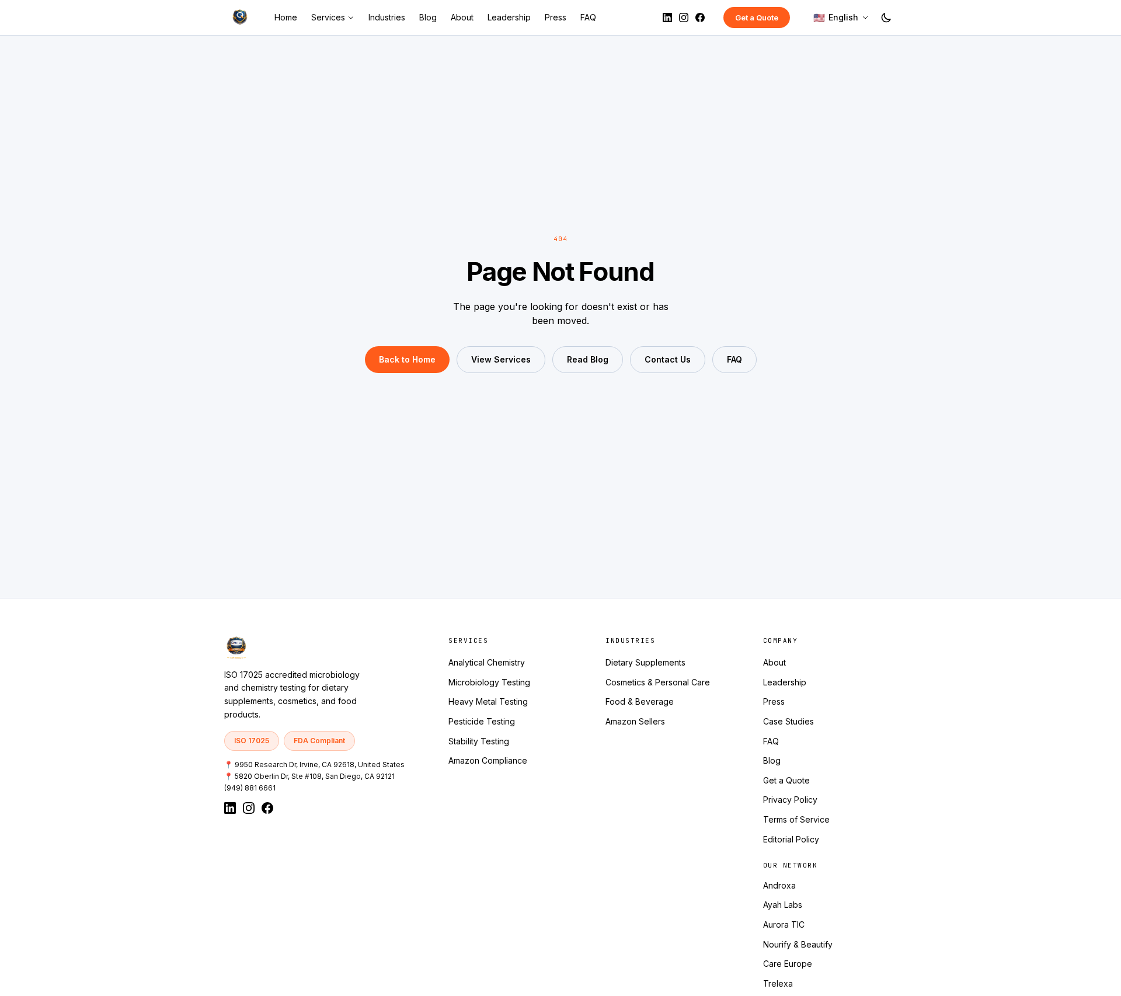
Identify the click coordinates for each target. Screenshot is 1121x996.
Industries (386, 17)
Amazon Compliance (487, 760)
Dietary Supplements (645, 662)
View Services (501, 359)
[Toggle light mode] (886, 17)
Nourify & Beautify (798, 944)
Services (328, 17)
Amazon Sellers (635, 721)
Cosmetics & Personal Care (657, 682)
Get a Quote (756, 17)
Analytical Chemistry (486, 662)
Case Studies (788, 721)
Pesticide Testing (481, 721)
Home (285, 17)
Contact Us (668, 359)
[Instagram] (683, 17)
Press (555, 17)
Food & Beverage (639, 701)
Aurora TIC (784, 924)
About (462, 17)
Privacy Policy (790, 800)
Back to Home (407, 359)
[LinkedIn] (667, 17)
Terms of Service (796, 819)
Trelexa (778, 983)
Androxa (779, 885)
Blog (428, 17)
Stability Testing (478, 741)
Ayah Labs (782, 905)
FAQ (588, 17)
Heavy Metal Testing (488, 701)
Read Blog (587, 359)
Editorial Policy (791, 839)
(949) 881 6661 (250, 787)
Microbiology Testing (489, 682)
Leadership (509, 17)
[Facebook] (700, 17)
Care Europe (787, 964)
